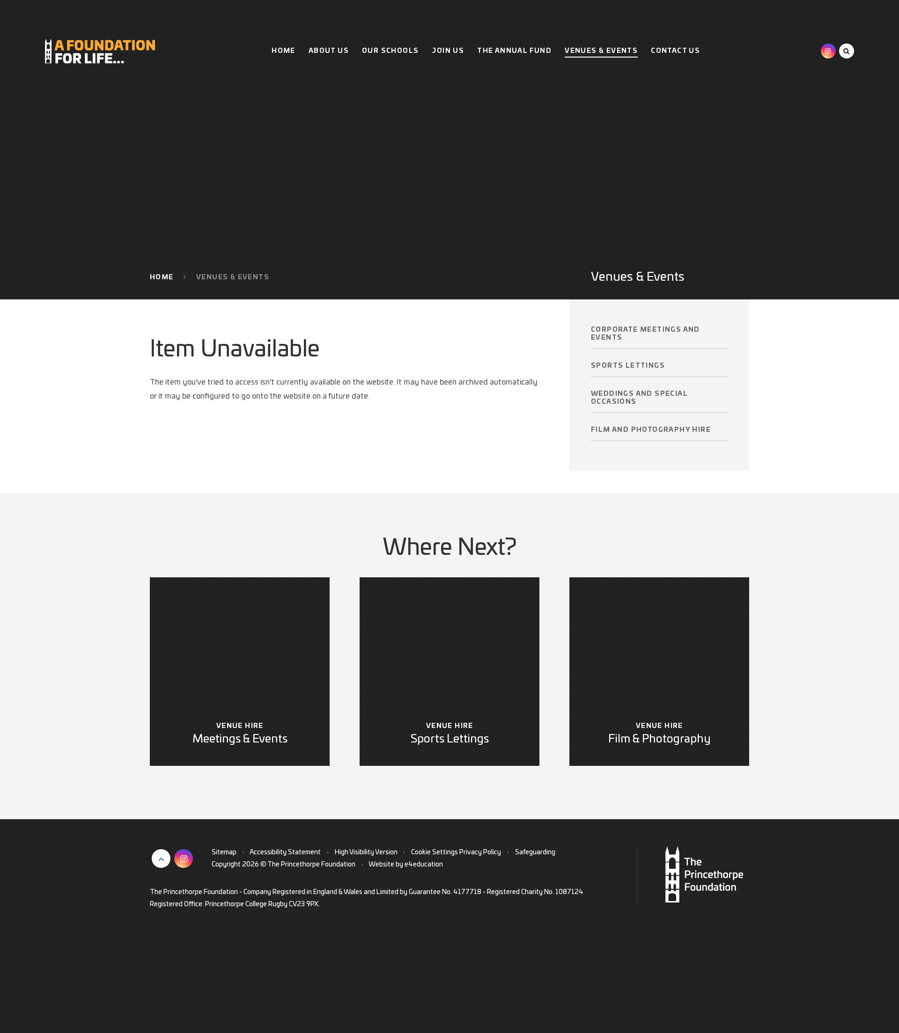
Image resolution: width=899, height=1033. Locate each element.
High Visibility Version (366, 852)
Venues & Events (232, 277)
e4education (424, 864)
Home (162, 277)
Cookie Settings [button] (434, 852)
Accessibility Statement (285, 852)
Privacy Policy (480, 852)
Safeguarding (535, 852)
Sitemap (224, 852)
